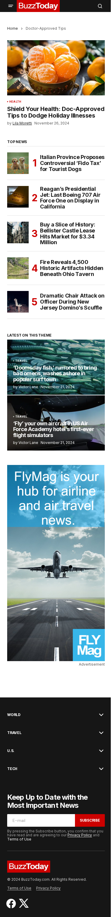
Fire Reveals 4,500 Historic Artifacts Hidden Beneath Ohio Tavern (71, 268)
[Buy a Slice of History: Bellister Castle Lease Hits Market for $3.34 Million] (18, 232)
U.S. (10, 751)
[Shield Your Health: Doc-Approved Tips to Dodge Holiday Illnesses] (56, 67)
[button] (10, 6)
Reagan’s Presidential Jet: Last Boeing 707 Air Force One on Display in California (70, 198)
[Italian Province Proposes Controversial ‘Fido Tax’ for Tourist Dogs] (18, 163)
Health (15, 101)
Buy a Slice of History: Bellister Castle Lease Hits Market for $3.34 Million (67, 233)
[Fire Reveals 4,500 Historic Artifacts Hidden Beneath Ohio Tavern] (18, 268)
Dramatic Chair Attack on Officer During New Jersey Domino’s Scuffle (72, 301)
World (14, 715)
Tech (12, 769)
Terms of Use (19, 839)
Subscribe (90, 820)
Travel (21, 360)
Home (12, 28)
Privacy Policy (79, 835)
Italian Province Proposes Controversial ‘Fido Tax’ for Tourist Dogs (72, 163)
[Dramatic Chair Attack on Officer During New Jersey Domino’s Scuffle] (18, 302)
